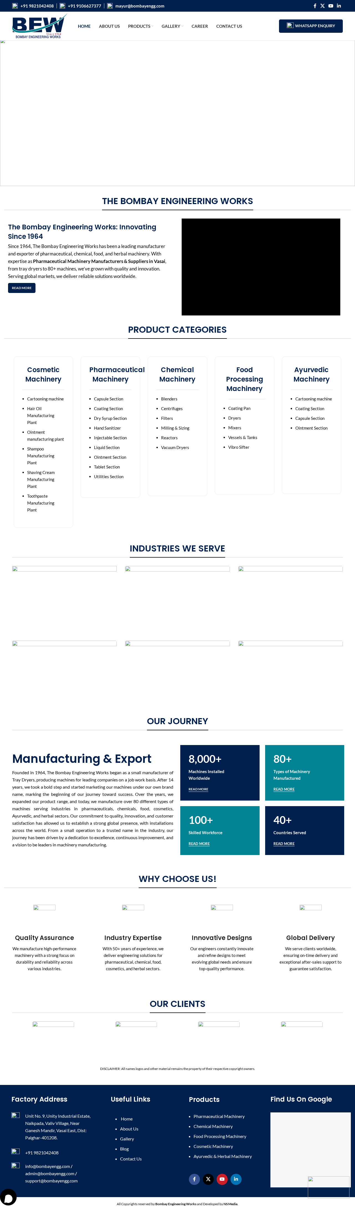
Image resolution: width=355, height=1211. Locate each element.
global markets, (39, 276)
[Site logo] (39, 25)
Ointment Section (110, 457)
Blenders (169, 398)
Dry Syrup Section (110, 418)
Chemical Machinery (213, 1126)
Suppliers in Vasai (146, 261)
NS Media (230, 1204)
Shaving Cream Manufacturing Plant (41, 479)
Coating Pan (239, 408)
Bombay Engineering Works (175, 1204)
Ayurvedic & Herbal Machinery (223, 1156)
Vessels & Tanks (242, 437)
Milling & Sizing (175, 427)
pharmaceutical (56, 254)
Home (126, 1118)
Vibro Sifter (238, 447)
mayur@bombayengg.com (139, 5)
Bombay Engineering (62, 246)
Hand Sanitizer (107, 427)
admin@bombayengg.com (49, 1173)
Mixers (234, 427)
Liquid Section (107, 447)
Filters (167, 418)
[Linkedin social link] (339, 6)
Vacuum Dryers (175, 447)
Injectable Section (110, 437)
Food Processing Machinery (220, 1136)
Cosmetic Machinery (213, 1146)
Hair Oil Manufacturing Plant (40, 415)
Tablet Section (107, 466)
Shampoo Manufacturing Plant (40, 455)
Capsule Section (108, 398)
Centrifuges (172, 408)
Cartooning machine (45, 398)
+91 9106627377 (84, 5)
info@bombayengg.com (47, 1166)
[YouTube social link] (330, 6)
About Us (129, 1128)
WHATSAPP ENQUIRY (315, 25)
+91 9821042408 (37, 5)
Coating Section (108, 408)
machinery (138, 254)
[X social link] (322, 6)
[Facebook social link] (315, 6)
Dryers (234, 417)
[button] (8, 111)
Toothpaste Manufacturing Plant (40, 502)
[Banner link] (64, 600)
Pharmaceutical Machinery (61, 261)
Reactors (169, 437)
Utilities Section (108, 476)
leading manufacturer (143, 246)
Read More (22, 288)
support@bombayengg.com (51, 1180)
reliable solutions (95, 276)
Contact (131, 1158)
